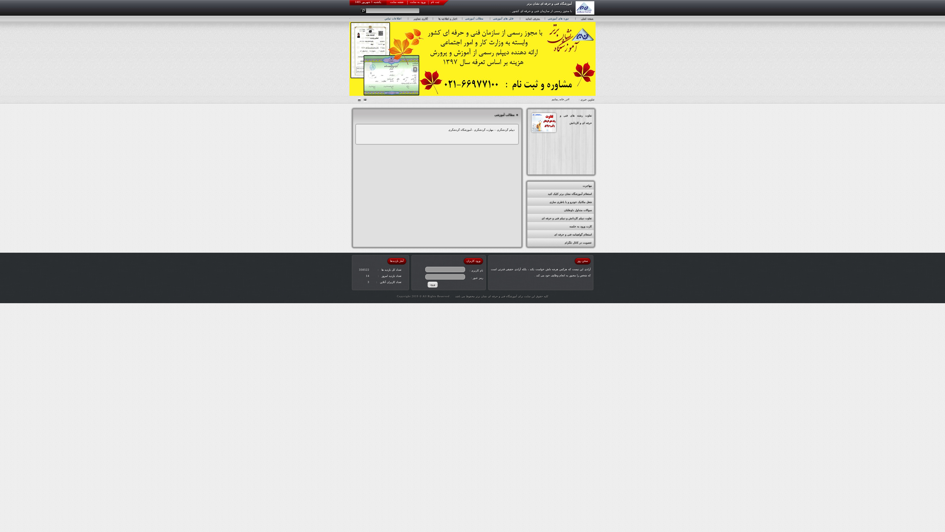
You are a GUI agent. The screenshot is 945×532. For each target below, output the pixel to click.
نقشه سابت (397, 1)
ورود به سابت (417, 1)
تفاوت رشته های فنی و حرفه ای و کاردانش (576, 119)
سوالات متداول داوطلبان (578, 210)
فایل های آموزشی (503, 18)
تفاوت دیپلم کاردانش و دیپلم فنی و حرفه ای (567, 218)
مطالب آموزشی (474, 18)
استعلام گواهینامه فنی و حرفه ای (573, 234)
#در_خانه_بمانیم (560, 99)
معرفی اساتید (532, 18)
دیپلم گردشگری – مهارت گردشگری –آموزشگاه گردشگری (481, 129)
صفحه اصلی (587, 18)
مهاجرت (587, 185)
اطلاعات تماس (393, 18)
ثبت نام (435, 1)
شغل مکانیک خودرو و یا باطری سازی (571, 201)
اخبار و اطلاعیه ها (447, 18)
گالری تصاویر (420, 18)
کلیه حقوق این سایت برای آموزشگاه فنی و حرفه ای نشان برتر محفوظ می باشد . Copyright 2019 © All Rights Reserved (472, 296)
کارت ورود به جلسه (580, 226)
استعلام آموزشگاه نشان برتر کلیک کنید (570, 193)
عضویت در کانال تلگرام (578, 242)
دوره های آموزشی (558, 18)
